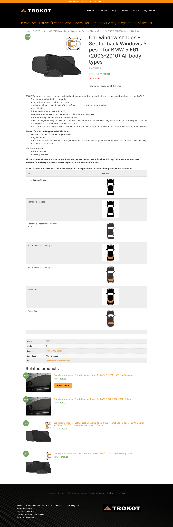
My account (149, 11)
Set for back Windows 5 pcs (58, 361)
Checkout (110, 493)
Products (90, 11)
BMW (35, 31)
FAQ (114, 11)
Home (28, 31)
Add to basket (63, 385)
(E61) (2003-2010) (50, 31)
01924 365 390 (94, 1)
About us (103, 11)
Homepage (52, 493)
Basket (136, 11)
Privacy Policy (120, 493)
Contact (124, 11)
